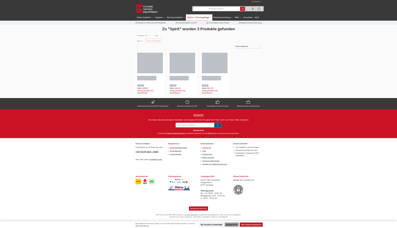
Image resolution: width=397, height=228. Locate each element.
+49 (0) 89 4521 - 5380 (146, 151)
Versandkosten (175, 151)
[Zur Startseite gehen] (146, 8)
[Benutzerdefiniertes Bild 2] (145, 181)
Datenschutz (207, 154)
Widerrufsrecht (208, 158)
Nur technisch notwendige (211, 225)
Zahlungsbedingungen (178, 148)
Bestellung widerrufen (198, 208)
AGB (209, 133)
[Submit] (217, 125)
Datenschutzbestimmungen (176, 133)
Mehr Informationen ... (142, 226)
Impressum (206, 148)
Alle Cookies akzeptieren (251, 225)
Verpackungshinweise (210, 161)
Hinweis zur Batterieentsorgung (214, 164)
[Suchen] (242, 9)
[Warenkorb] (259, 9)
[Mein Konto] (252, 9)
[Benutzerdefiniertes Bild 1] (138, 181)
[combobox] (216, 9)
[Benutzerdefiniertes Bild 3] (152, 181)
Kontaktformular (155, 159)
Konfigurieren (231, 225)
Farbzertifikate (175, 154)
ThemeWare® (222, 217)
